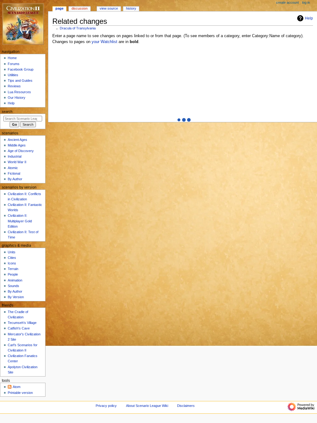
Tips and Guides (20, 80)
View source (109, 8)
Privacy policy (106, 406)
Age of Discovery (21, 151)
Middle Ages (17, 145)
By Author (15, 179)
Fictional (14, 173)
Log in (306, 2)
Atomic (13, 168)
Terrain (13, 269)
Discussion (80, 8)
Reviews (14, 86)
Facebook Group (20, 69)
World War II (17, 162)
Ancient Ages (17, 140)
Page (59, 8)
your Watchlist (104, 42)
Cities (12, 257)
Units (11, 252)
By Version (16, 297)
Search (7, 111)
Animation (15, 280)
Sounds (13, 286)
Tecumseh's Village (22, 323)
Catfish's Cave (19, 328)
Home (12, 58)
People (13, 274)
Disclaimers (186, 406)
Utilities (13, 75)
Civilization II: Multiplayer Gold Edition (20, 221)
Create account (287, 2)
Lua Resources (19, 92)
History (131, 8)
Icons (12, 263)
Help (309, 18)
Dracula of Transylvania (78, 28)
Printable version (20, 393)
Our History (16, 97)
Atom (16, 387)
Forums (14, 64)
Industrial (14, 156)
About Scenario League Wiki (147, 406)
